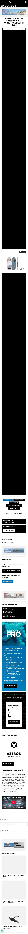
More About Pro (11, 685)
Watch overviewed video (11, 570)
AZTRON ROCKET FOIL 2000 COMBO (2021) (12, 927)
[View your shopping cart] (18, 2)
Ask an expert (7, 581)
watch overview (9, 530)
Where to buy (14, 502)
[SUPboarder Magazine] (8, 6)
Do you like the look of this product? (14, 706)
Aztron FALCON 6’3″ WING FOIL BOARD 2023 (13, 876)
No (9, 717)
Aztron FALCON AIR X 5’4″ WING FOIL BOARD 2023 (13, 902)
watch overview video (14, 505)
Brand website (8, 763)
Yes (9, 712)
